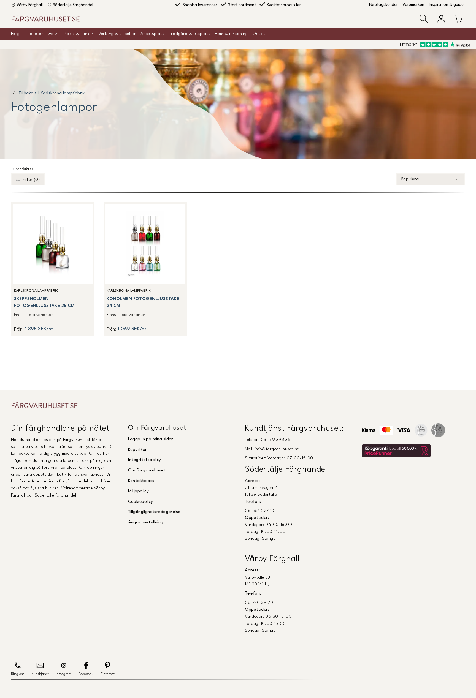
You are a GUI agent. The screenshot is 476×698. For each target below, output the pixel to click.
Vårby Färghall (30, 5)
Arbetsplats (152, 34)
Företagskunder (383, 5)
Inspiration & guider (447, 5)
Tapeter (35, 34)
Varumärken (413, 5)
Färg (15, 34)
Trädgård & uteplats (189, 34)
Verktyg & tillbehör (117, 34)
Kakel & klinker (79, 34)
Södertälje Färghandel (73, 5)
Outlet (259, 34)
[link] (52, 269)
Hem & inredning (231, 34)
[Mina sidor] (441, 18)
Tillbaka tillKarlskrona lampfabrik (51, 93)
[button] (424, 19)
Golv (52, 34)
